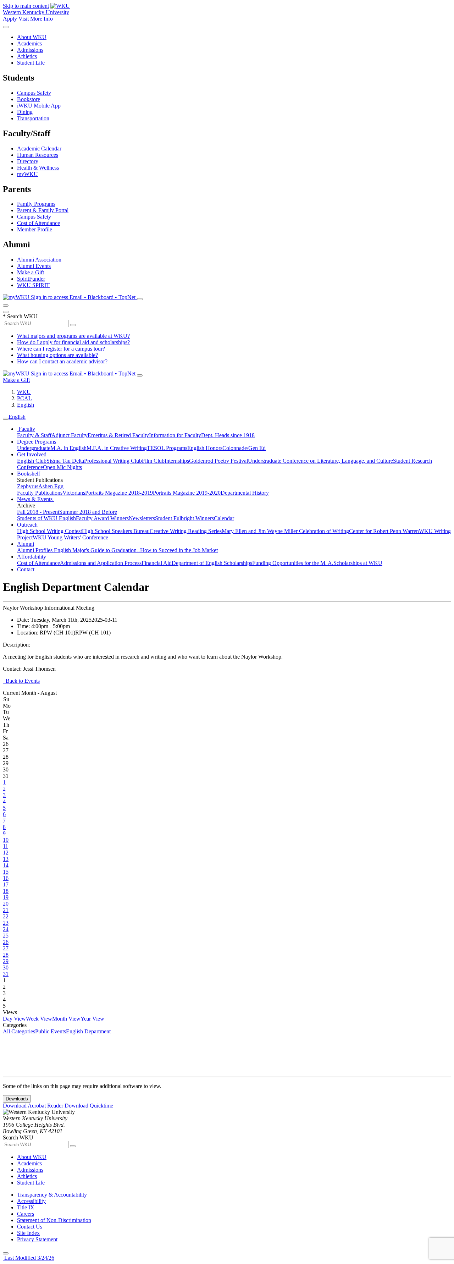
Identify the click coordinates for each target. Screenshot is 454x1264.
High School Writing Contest (49, 531)
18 (6, 891)
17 (6, 884)
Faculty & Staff (34, 435)
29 (6, 961)
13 (6, 859)
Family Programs (36, 204)
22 (6, 916)
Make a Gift (30, 272)
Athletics (27, 56)
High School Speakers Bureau (116, 531)
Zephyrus (27, 486)
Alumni (25, 544)
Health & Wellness (38, 168)
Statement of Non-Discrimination (54, 1220)
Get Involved (31, 454)
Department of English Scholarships (212, 563)
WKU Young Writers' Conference (70, 537)
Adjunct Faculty (69, 435)
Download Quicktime (89, 1106)
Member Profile (34, 229)
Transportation (33, 118)
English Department (88, 1031)
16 (6, 878)
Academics (29, 43)
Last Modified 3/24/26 (28, 1258)
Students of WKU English (46, 518)
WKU (24, 392)
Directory (27, 161)
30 (6, 968)
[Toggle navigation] (6, 419)
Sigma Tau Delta (65, 461)
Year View (92, 1019)
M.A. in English (68, 448)
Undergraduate (33, 448)
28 (6, 955)
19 (6, 897)
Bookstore (28, 99)
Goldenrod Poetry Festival (218, 461)
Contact (25, 569)
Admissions (30, 50)
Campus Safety (34, 93)
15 (6, 872)
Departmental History (245, 493)
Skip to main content (26, 6)
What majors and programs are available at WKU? (73, 336)
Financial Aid (157, 563)
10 (6, 840)
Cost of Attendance (38, 223)
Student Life (31, 63)
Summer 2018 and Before (88, 512)
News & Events (35, 499)
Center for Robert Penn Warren (384, 531)
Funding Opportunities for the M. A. (292, 563)
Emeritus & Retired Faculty (118, 435)
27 (6, 948)
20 (6, 904)
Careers (25, 1214)
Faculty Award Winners (102, 518)
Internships (177, 461)
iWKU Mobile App (39, 106)
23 (6, 923)
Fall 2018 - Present (38, 512)
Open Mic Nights (62, 467)
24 (6, 929)
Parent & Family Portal (42, 210)
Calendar (224, 518)
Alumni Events (34, 266)
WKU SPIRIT (33, 285)
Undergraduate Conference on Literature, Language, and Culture (320, 461)
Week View (39, 1019)
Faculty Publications (39, 493)
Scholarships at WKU (357, 563)
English (25, 405)
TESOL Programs (167, 448)
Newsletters (142, 518)
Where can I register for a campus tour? (61, 349)
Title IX (25, 1207)
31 (6, 974)
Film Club (153, 461)
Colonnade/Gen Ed (244, 448)
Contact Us (29, 1227)
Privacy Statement (37, 1239)
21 (6, 910)
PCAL (24, 398)
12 (6, 853)
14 (6, 865)
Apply (10, 19)
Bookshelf (28, 474)
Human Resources (37, 155)
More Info (41, 19)
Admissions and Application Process (101, 563)
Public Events (50, 1031)
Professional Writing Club (113, 461)
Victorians (73, 493)
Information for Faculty (175, 435)
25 (6, 936)
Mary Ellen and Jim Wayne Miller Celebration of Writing (285, 531)
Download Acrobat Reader (34, 1106)
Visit (23, 19)
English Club (31, 461)
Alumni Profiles (35, 550)
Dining (25, 112)
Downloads (17, 1098)
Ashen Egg (50, 486)
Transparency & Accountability (52, 1195)
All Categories (19, 1031)
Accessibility (31, 1201)
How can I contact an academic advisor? (62, 361)
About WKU (31, 37)
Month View (66, 1019)
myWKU (27, 174)
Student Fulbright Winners (184, 518)
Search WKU (20, 316)
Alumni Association (39, 260)
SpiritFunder (31, 279)
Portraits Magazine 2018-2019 (119, 493)
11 (5, 846)
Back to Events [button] (21, 681)
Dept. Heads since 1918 (228, 435)
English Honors (204, 448)
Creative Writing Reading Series (186, 531)
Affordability (31, 557)
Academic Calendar (39, 148)
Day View (14, 1019)
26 (6, 942)
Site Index (28, 1233)
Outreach (27, 525)
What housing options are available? (57, 355)
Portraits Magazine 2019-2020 (187, 493)
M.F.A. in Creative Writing (117, 448)
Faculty (26, 429)
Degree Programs (36, 442)
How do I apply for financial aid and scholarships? (73, 342)
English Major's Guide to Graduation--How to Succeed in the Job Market (136, 550)
